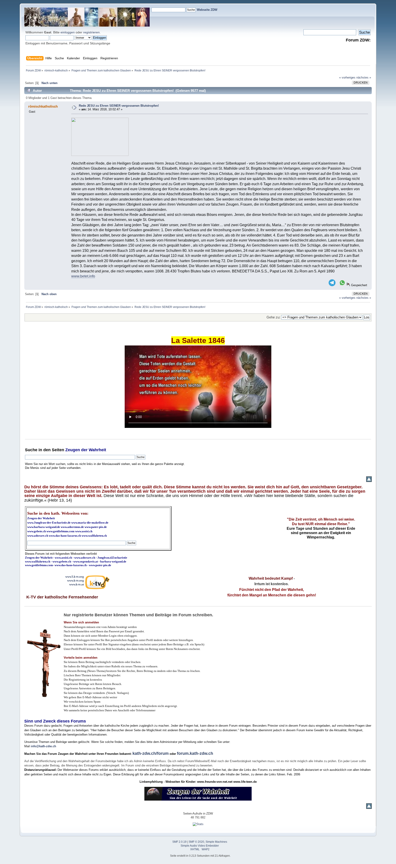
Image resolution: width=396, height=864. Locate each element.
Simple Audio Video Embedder (200, 845)
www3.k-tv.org (74, 576)
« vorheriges (347, 77)
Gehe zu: (273, 317)
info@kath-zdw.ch (43, 746)
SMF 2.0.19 (179, 841)
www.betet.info (83, 276)
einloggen (67, 32)
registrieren (91, 32)
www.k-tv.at (76, 584)
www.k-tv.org (75, 580)
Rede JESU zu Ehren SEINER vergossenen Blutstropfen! (119, 105)
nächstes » (363, 77)
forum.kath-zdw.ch (195, 753)
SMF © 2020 (196, 841)
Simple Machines (216, 841)
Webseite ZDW (207, 9)
